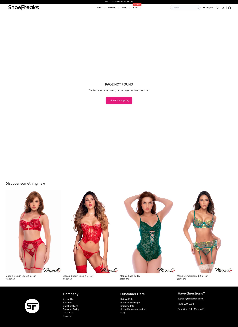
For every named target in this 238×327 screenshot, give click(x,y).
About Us (68, 299)
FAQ (122, 312)
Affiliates (67, 302)
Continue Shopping (119, 100)
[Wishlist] (217, 8)
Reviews (67, 316)
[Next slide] (57, 232)
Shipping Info (127, 306)
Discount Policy (71, 309)
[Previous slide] (10, 232)
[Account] (223, 8)
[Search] (197, 7)
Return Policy (127, 299)
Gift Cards (68, 312)
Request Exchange (130, 302)
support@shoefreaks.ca (190, 298)
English (209, 7)
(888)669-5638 (186, 303)
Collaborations (70, 306)
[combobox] (208, 7)
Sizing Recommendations (133, 309)
